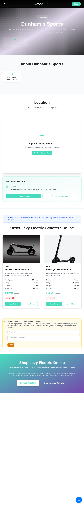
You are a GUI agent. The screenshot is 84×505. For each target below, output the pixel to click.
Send (11, 345)
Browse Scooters (28, 383)
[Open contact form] (79, 500)
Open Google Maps (44, 153)
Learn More (30, 304)
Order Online (13, 304)
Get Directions (25, 196)
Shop (76, 4)
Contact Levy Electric (54, 383)
